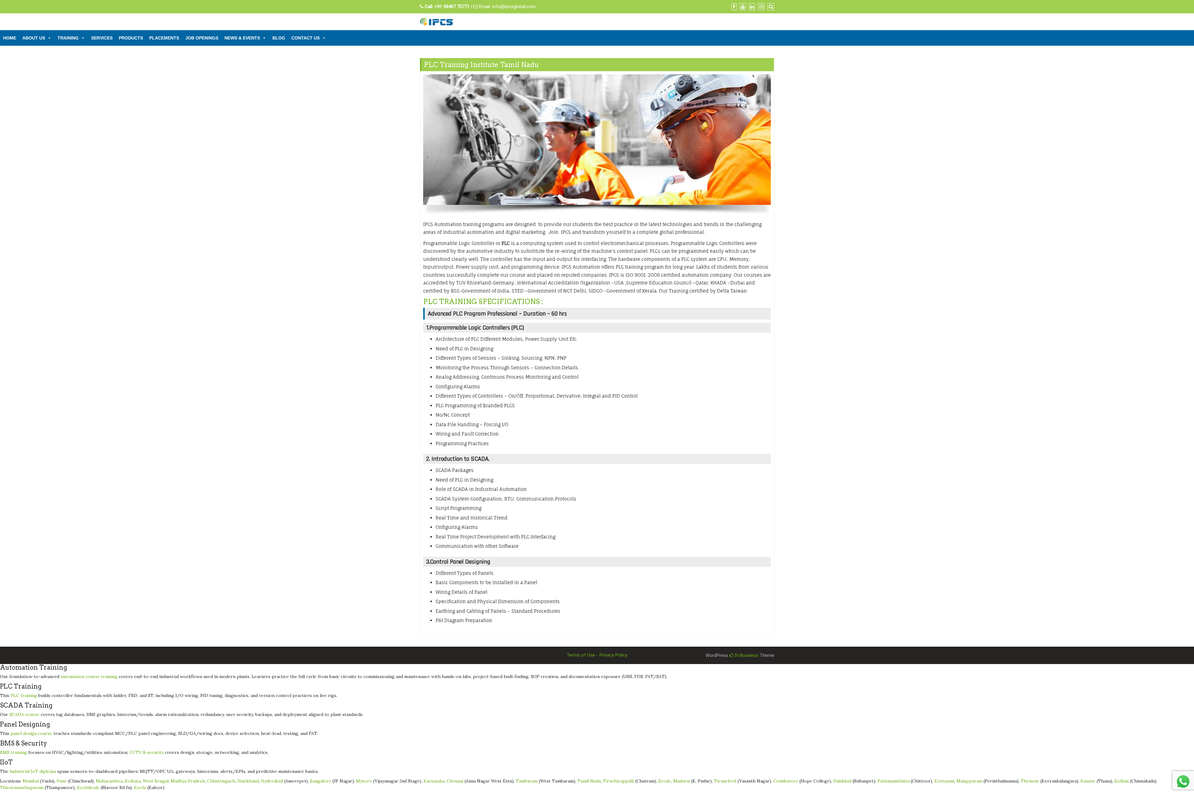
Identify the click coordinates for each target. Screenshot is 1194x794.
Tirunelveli (725, 781)
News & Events (242, 37)
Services (102, 37)
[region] (597, 147)
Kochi (140, 787)
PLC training (24, 695)
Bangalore (320, 781)
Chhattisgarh (221, 781)
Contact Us (305, 37)
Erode (664, 781)
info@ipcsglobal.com (514, 6)
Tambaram (527, 781)
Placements (164, 37)
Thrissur (1030, 781)
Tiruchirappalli (618, 781)
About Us (33, 37)
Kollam (1121, 781)
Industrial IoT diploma (33, 771)
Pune (62, 781)
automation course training (89, 676)
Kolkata (133, 781)
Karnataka (433, 781)
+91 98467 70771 (452, 6)
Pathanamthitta (893, 781)
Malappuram (969, 781)
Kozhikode (88, 787)
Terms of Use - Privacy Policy (597, 655)
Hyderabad (272, 781)
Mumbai (31, 781)
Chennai (455, 781)
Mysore (364, 781)
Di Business (746, 655)
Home (9, 37)
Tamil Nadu (589, 781)
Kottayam (944, 781)
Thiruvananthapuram (22, 787)
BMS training (13, 752)
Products (131, 37)
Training (68, 37)
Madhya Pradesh (188, 781)
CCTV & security (146, 752)
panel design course (31, 733)
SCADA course (24, 714)
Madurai (681, 781)
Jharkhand (248, 781)
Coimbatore (785, 781)
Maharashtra (109, 781)
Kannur (1088, 781)
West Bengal (156, 781)
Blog (278, 37)
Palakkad (842, 781)
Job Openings (201, 37)
